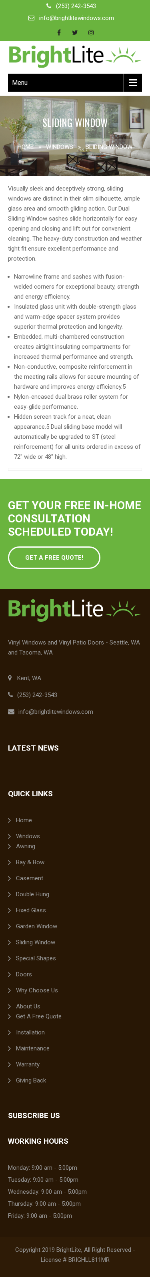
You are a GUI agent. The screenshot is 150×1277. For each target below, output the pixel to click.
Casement (29, 878)
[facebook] (59, 32)
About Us (28, 1006)
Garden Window (36, 926)
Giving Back (31, 1080)
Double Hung (32, 894)
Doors (24, 974)
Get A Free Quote (39, 1016)
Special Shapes (36, 958)
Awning (25, 846)
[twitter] (75, 32)
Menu (20, 82)
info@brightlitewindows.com (76, 18)
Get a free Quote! (54, 557)
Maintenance (33, 1048)
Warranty (28, 1064)
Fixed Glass (31, 910)
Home (26, 147)
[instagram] (91, 32)
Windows (59, 147)
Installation (30, 1032)
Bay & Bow (30, 862)
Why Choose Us (37, 990)
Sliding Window (35, 942)
